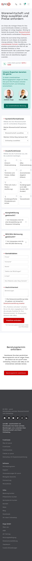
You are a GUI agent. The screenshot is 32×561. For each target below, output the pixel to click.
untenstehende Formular (9, 44)
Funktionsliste (7, 450)
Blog (4, 510)
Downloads (6, 514)
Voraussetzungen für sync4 (12, 473)
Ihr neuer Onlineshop (10, 517)
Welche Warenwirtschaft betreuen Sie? (15, 128)
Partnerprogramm (9, 466)
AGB (4, 530)
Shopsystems (25, 34)
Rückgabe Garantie (9, 477)
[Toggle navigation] (28, 4)
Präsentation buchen (10, 497)
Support (5, 470)
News (4, 507)
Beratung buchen (8, 493)
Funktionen (6, 446)
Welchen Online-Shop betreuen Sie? (16, 137)
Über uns (6, 527)
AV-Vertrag (6, 534)
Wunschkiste (7, 484)
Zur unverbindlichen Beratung (16, 106)
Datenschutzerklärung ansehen (14, 303)
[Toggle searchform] (20, 4)
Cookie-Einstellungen (10, 548)
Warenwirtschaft (24, 32)
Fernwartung (7, 480)
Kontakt (5, 504)
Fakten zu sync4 (8, 453)
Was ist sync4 (7, 443)
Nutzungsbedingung (9, 537)
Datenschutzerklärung (10, 541)
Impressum (6, 544)
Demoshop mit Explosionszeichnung (15, 457)
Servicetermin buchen (10, 500)
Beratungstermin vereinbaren (16, 373)
